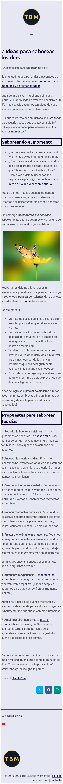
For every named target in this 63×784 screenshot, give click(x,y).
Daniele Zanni (19, 678)
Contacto (56, 780)
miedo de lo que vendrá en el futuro (30, 184)
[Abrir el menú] (31, 34)
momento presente (34, 301)
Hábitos (17, 715)
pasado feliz (42, 436)
